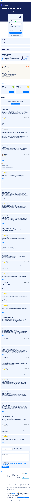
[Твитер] (23, 473)
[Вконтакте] (25, 473)
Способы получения (6, 42)
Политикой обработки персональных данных (15, 493)
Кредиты (12, 501)
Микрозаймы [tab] (3, 83)
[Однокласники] (22, 473)
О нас (17, 473)
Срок (10, 22)
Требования (4, 39)
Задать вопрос (26, 477)
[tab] (15, 39)
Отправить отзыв (5, 466)
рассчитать (19, 26)
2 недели (11, 24)
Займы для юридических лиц (8, 481)
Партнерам (18, 474)
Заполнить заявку (15, 32)
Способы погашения (6, 49)
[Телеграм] (26, 473)
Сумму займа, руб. (12, 18)
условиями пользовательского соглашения (16, 463)
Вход (27, 501)
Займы (4, 501)
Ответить (3, 114)
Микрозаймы (5, 2)
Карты (19, 501)
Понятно (24, 497)
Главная (2, 2)
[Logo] (3, 0)
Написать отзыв (15, 103)
